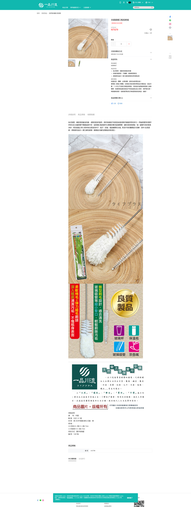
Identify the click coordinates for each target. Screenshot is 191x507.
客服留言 (106, 503)
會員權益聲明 (107, 506)
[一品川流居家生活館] (48, 5)
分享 (114, 103)
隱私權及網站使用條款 (82, 506)
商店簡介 (78, 503)
